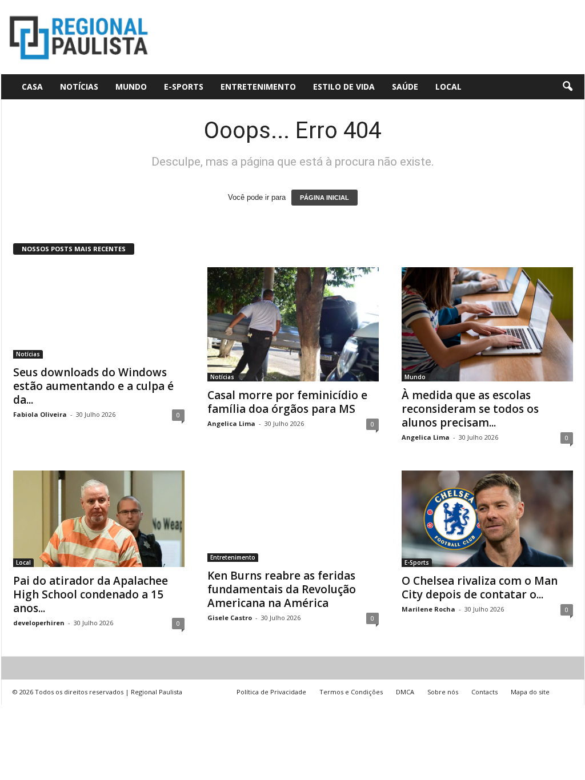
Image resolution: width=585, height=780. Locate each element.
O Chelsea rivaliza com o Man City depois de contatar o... (480, 587)
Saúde (405, 86)
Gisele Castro (229, 617)
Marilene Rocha (428, 609)
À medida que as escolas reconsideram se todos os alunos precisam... (470, 409)
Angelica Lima (231, 423)
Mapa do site (530, 691)
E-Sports (183, 86)
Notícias (79, 86)
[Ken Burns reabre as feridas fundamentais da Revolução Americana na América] (293, 516)
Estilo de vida (344, 86)
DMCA (405, 691)
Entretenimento (258, 86)
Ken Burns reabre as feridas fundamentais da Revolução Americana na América (281, 589)
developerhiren (39, 622)
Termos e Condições (351, 691)
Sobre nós (442, 691)
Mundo (131, 86)
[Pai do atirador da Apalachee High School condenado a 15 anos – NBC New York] (99, 519)
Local (448, 86)
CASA (32, 86)
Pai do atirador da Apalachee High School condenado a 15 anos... (90, 594)
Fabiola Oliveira (40, 414)
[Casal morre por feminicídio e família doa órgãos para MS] (293, 324)
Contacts (484, 691)
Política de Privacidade (271, 691)
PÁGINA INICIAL (324, 197)
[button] (567, 86)
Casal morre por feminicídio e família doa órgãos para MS (287, 402)
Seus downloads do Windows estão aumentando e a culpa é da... (93, 386)
